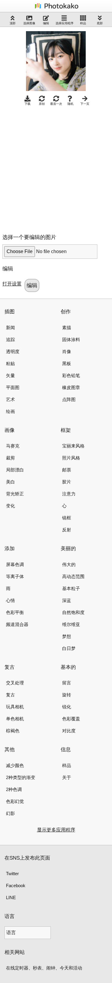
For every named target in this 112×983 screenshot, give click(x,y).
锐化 (66, 706)
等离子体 (15, 576)
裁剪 (10, 457)
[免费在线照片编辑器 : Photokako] (56, 8)
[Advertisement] (56, 168)
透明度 (12, 351)
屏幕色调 (15, 564)
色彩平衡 (15, 612)
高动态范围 (73, 576)
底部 (100, 23)
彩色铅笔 (71, 375)
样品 (83, 23)
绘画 (10, 411)
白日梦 (69, 648)
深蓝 (66, 600)
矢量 (10, 375)
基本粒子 (71, 588)
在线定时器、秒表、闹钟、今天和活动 (44, 967)
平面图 (12, 387)
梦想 (66, 636)
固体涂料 (71, 339)
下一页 (84, 103)
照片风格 (71, 457)
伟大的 (69, 564)
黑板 (66, 363)
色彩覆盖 (71, 718)
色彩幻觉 (15, 801)
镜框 (66, 517)
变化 (10, 505)
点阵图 (69, 399)
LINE (11, 897)
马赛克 (12, 445)
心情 (10, 600)
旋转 (66, 694)
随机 (70, 103)
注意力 (69, 493)
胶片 (66, 481)
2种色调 (14, 789)
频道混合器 (17, 624)
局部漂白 (15, 469)
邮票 (66, 469)
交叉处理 (15, 682)
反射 (66, 529)
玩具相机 (15, 706)
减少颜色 (15, 765)
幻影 (10, 813)
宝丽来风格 (73, 445)
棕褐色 (12, 730)
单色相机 (15, 718)
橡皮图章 (71, 387)
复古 (10, 694)
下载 (27, 103)
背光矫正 (15, 493)
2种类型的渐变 (20, 777)
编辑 (46, 23)
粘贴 (10, 363)
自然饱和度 (73, 612)
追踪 (10, 339)
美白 (10, 481)
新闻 (10, 327)
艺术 (10, 399)
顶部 (13, 23)
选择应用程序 (64, 23)
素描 (66, 327)
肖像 (66, 351)
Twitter (12, 873)
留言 (66, 682)
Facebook (15, 885)
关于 (66, 777)
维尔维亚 (71, 624)
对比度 (69, 730)
